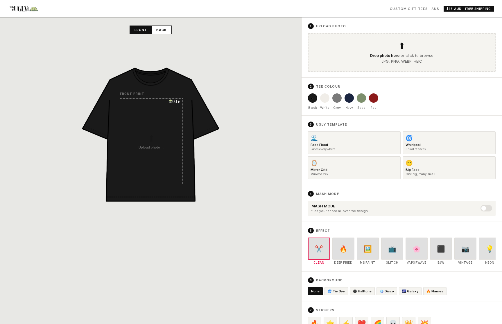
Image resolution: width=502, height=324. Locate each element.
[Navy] (349, 98)
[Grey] (337, 98)
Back (161, 30)
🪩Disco (387, 291)
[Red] (373, 98)
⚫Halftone (362, 291)
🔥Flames (434, 291)
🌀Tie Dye (336, 291)
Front (141, 30)
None (315, 291)
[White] (324, 98)
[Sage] (361, 98)
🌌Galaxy (410, 291)
